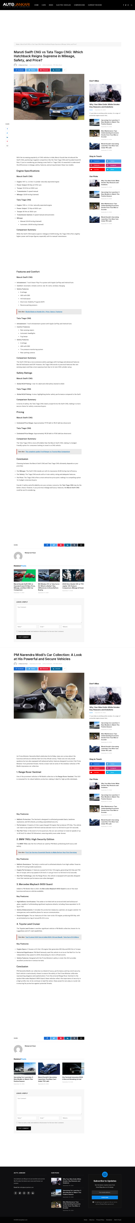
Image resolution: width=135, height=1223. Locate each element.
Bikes (51, 5)
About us (91, 1220)
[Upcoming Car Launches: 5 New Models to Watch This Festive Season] (94, 122)
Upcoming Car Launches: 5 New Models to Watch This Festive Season (110, 122)
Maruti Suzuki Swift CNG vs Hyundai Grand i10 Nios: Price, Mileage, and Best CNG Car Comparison (24, 587)
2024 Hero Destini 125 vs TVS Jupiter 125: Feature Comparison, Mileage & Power (73, 586)
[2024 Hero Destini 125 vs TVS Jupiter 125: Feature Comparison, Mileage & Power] (73, 575)
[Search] (131, 5)
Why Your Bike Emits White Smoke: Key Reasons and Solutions (104, 105)
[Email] (7, 145)
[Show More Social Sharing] (64, 70)
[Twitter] (7, 133)
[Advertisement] (67, 26)
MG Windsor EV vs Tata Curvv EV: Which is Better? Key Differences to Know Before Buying (48, 587)
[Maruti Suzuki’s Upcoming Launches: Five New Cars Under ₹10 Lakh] (94, 146)
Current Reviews (95, 5)
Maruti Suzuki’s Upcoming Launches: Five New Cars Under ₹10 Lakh (110, 146)
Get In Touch (117, 1220)
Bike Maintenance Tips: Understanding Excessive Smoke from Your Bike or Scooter (110, 134)
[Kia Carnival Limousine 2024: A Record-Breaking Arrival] (73, 1069)
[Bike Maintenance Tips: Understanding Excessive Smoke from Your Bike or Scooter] (94, 133)
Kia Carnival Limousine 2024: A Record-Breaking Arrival (72, 1078)
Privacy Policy (103, 1204)
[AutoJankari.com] (16, 5)
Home (36, 5)
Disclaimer (109, 1220)
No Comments (48, 65)
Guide (91, 110)
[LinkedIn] (7, 137)
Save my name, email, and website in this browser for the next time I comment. (41, 631)
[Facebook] (7, 129)
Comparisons (79, 5)
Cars (44, 5)
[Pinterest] (7, 141)
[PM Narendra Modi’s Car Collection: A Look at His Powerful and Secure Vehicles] (49, 696)
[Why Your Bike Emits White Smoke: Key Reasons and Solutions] (105, 93)
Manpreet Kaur (23, 65)
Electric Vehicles (63, 5)
